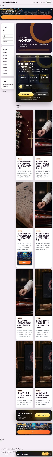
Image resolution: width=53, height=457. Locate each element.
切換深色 (49, 2)
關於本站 (15, 452)
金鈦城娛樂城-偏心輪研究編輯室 (8, 85)
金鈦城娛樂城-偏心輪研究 (9, 2)
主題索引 (3, 452)
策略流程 (5, 61)
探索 (33, 2)
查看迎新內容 (42, 94)
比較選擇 (5, 70)
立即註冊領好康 (26, 94)
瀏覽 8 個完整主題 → (23, 49)
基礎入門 (5, 52)
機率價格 (5, 58)
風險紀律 (5, 64)
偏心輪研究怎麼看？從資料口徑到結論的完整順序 (42, 395)
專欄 (40, 2)
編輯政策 (5, 42)
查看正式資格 (42, 415)
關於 (44, 2)
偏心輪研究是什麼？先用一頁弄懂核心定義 (24, 395)
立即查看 (45, 453)
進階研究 (5, 73)
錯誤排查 (5, 67)
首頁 (4, 30)
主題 (37, 2)
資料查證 (5, 55)
